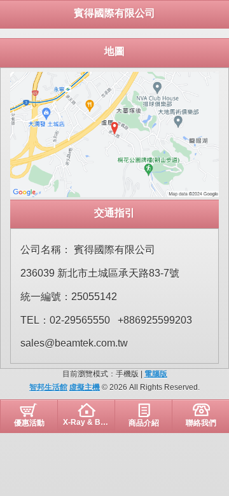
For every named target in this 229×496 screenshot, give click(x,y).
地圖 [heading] (114, 51)
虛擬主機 (84, 387)
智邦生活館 (48, 387)
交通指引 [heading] (114, 212)
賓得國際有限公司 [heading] (114, 13)
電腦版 (155, 373)
